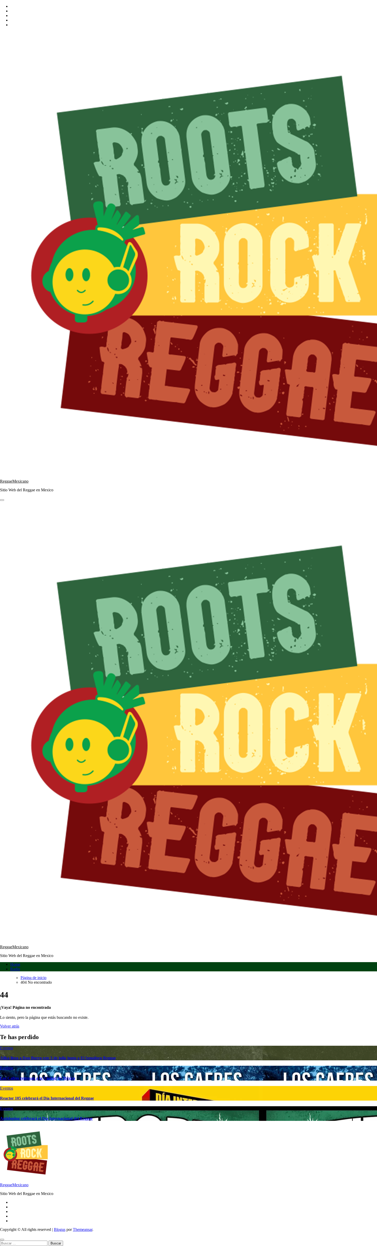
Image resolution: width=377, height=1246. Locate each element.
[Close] (2, 1239)
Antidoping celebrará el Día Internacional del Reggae (46, 1118)
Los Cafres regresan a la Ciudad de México (37, 1078)
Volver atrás (9, 1026)
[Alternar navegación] (2, 500)
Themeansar (82, 1229)
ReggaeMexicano (14, 481)
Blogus (59, 1229)
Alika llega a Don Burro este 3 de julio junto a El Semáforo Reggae (58, 1058)
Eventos (6, 1048)
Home (15, 964)
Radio (15, 969)
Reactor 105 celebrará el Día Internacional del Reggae (47, 1098)
